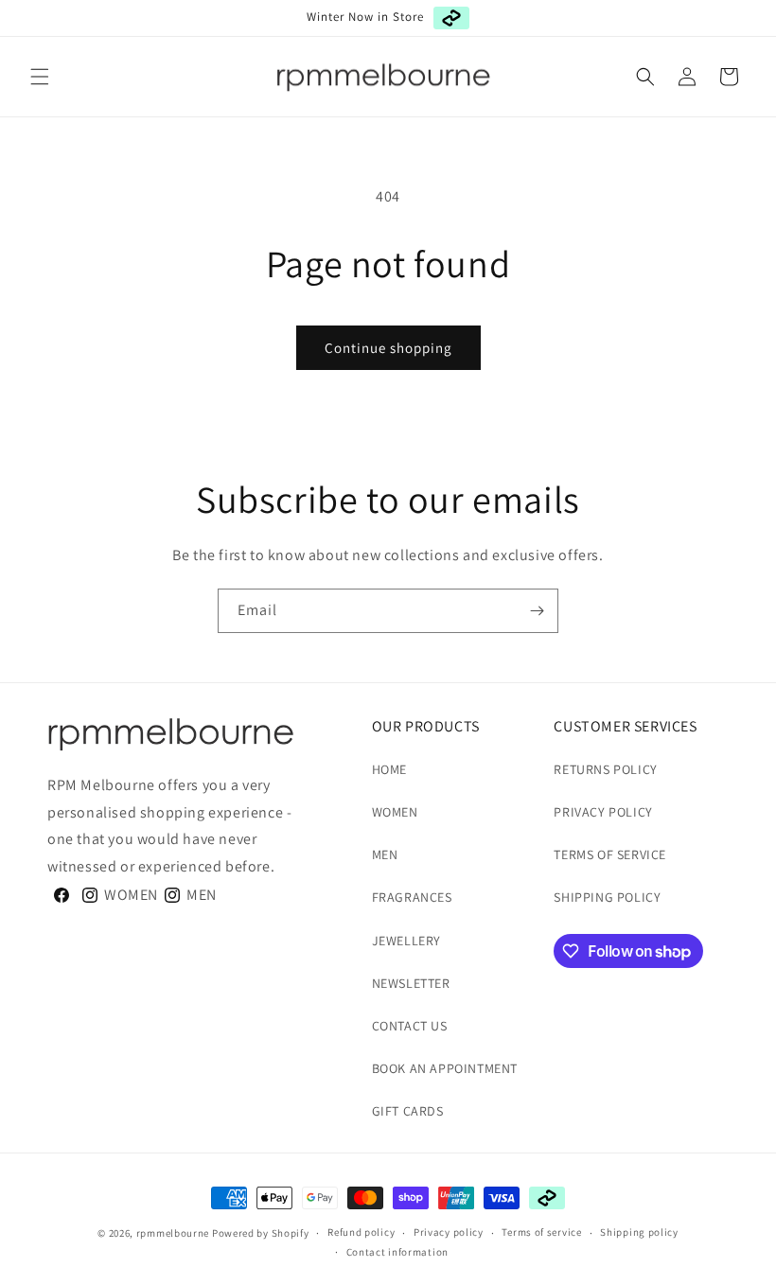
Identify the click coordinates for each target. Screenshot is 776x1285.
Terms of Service (610, 854)
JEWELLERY (406, 940)
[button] (40, 76)
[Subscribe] (536, 611)
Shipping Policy (607, 897)
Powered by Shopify (260, 1233)
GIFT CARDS (408, 1110)
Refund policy (361, 1232)
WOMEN (395, 811)
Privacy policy (449, 1232)
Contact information (397, 1252)
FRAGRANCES (412, 897)
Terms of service (541, 1232)
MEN (385, 854)
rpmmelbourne (172, 1233)
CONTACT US (410, 1025)
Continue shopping (388, 348)
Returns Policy (605, 769)
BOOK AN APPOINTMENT (445, 1068)
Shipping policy (639, 1232)
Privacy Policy (603, 811)
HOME (389, 769)
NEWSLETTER (411, 983)
